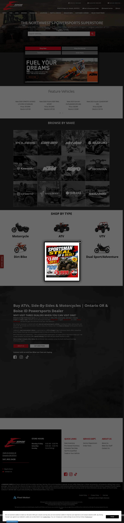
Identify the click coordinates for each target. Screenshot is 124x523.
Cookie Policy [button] (46, 517)
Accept (112, 516)
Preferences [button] (88, 517)
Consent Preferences (12, 521)
